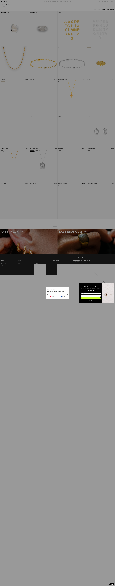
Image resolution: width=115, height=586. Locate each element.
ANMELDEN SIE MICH (91, 298)
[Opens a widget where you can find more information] (111, 584)
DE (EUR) (53, 296)
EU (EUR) (63, 296)
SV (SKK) (63, 293)
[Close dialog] (113, 283)
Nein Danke (90, 300)
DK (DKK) (53, 293)
